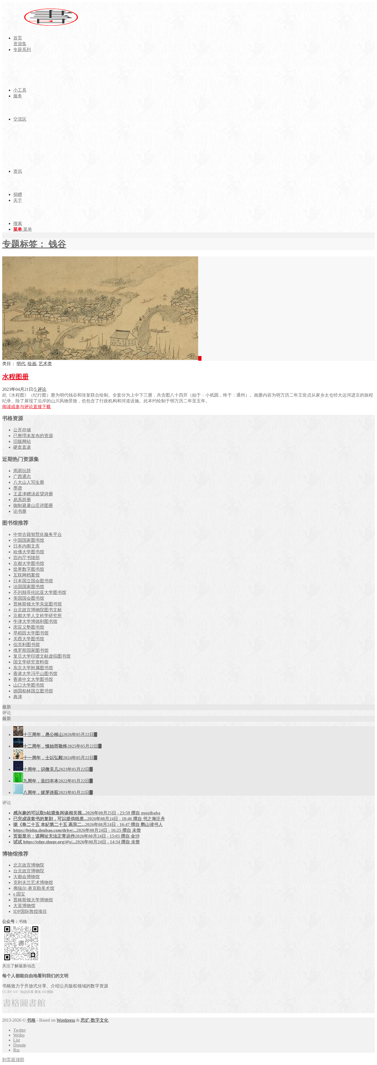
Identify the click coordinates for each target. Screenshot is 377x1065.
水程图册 (15, 376)
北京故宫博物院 (28, 865)
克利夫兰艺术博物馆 (33, 882)
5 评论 (40, 389)
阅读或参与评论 (17, 406)
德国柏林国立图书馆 (33, 691)
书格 (31, 1020)
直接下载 (42, 406)
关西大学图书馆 (28, 638)
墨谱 (17, 488)
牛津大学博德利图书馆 (35, 621)
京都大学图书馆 (28, 563)
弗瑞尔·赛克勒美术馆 (33, 888)
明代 (21, 363)
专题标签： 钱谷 (34, 244)
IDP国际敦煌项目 (30, 911)
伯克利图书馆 (26, 644)
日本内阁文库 (26, 546)
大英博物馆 (24, 905)
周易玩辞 (22, 470)
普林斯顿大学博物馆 (33, 899)
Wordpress (66, 1020)
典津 (17, 696)
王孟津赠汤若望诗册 (33, 494)
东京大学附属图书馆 (33, 667)
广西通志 (22, 476)
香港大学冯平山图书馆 (35, 673)
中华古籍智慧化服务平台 (37, 534)
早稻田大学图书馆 (31, 633)
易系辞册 (22, 499)
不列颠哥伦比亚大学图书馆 (39, 592)
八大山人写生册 (28, 482)
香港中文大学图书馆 (33, 679)
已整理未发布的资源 (33, 435)
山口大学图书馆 (28, 685)
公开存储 (22, 429)
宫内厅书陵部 (26, 557)
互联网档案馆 (26, 575)
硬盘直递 (22, 447)
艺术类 (45, 363)
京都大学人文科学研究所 (37, 615)
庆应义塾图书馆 (28, 627)
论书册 (19, 511)
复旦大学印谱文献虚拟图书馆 (42, 656)
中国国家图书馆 (28, 540)
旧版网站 (22, 441)
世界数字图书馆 (28, 569)
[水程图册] (101, 358)
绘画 (32, 363)
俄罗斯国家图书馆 (31, 650)
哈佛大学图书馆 (28, 551)
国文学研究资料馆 (31, 662)
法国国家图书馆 (28, 586)
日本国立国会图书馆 (33, 580)
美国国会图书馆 (28, 598)
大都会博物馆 (26, 876)
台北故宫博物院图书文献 (37, 609)
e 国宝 (19, 894)
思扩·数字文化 (94, 1020)
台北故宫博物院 (28, 871)
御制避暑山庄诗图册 (33, 505)
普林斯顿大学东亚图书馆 (37, 604)
